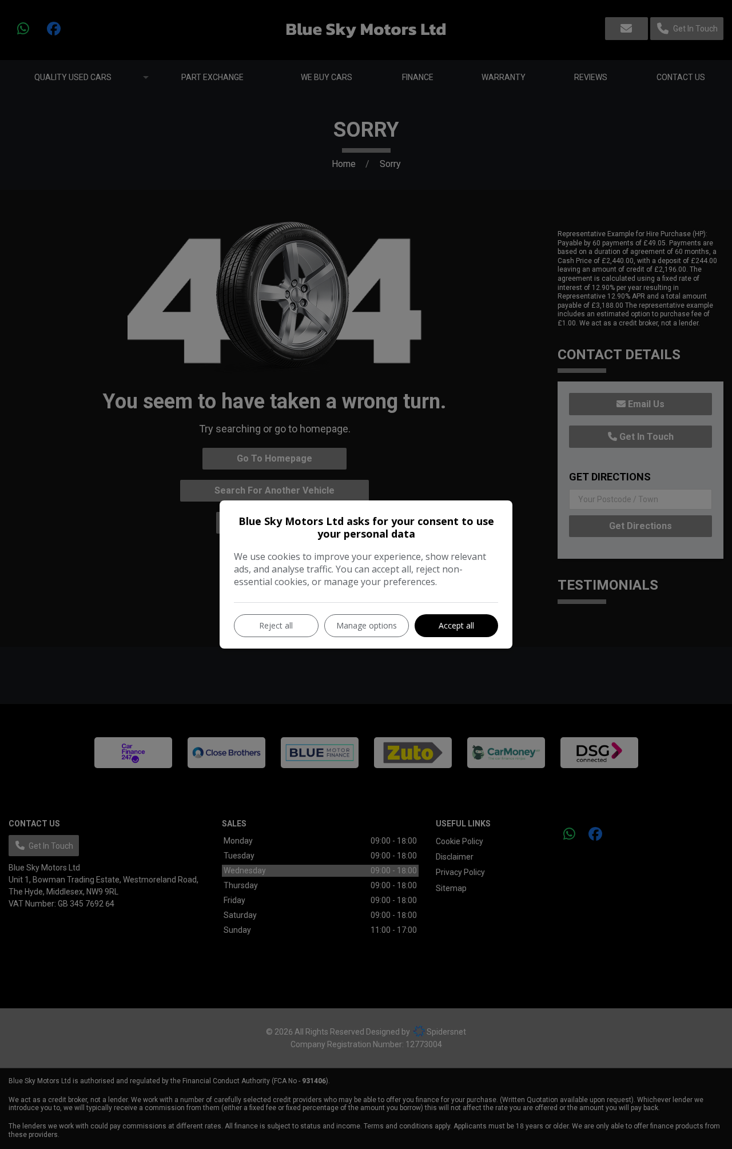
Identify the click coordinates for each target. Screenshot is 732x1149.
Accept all (456, 625)
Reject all (276, 625)
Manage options (366, 625)
